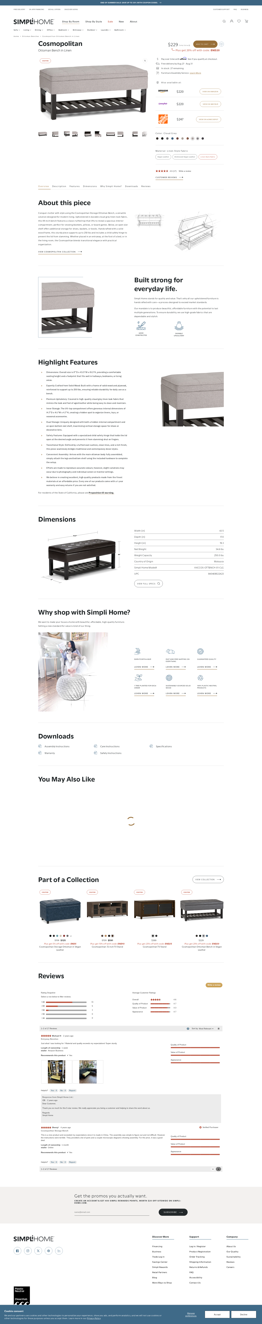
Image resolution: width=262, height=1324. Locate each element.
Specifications (164, 746)
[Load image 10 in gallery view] (144, 134)
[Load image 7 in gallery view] (110, 134)
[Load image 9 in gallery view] (133, 134)
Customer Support (221, 9)
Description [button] (59, 186)
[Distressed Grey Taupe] (182, 138)
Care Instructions (110, 746)
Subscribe (170, 1212)
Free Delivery (19, 9)
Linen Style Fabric (208, 156)
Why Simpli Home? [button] (111, 186)
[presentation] (56, 1072)
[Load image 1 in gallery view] (42, 134)
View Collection (205, 879)
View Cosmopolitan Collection (57, 251)
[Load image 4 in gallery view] (76, 134)
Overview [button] (43, 186)
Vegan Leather (163, 156)
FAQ (235, 9)
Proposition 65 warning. (101, 492)
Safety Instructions (110, 752)
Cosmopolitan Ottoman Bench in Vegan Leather (202, 948)
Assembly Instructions (57, 746)
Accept (217, 1314)
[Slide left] (45, 92)
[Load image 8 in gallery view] (121, 134)
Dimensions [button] (90, 186)
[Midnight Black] (162, 138)
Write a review (185, 171)
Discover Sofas (71, 9)
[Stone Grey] (167, 138)
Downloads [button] (131, 186)
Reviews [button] (146, 186)
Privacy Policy (94, 1318)
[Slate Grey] (197, 138)
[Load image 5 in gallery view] (88, 134)
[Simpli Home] (34, 21)
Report (72, 1090)
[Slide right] (142, 92)
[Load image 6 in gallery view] (99, 134)
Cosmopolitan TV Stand (154, 946)
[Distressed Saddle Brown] (177, 138)
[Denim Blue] (172, 138)
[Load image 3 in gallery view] (65, 134)
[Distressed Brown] (187, 138)
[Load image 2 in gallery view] (54, 134)
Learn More (141, 667)
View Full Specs (146, 583)
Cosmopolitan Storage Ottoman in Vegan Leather (60, 948)
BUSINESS (244, 9)
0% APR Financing (36, 9)
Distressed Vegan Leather (185, 156)
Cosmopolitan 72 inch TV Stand (107, 946)
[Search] (224, 21)
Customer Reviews (166, 177)
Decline (243, 1314)
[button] (221, 44)
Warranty (50, 752)
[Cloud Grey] (192, 138)
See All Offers (54, 9)
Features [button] (75, 186)
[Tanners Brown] (157, 138)
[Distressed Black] (202, 138)
